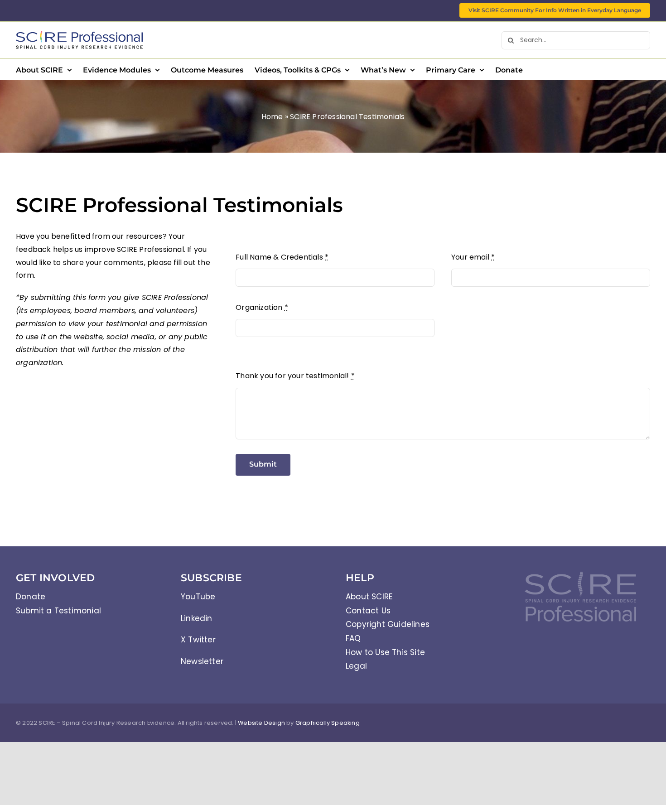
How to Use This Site (385, 652)
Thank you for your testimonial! (295, 376)
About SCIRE (369, 596)
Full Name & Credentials (282, 257)
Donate (30, 596)
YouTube (198, 596)
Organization (262, 307)
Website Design (261, 723)
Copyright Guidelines (388, 624)
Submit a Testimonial (58, 610)
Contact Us (368, 610)
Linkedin (196, 618)
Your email (473, 257)
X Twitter (198, 639)
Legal (356, 665)
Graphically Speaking (327, 723)
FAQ (353, 638)
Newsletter (202, 661)
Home (272, 116)
